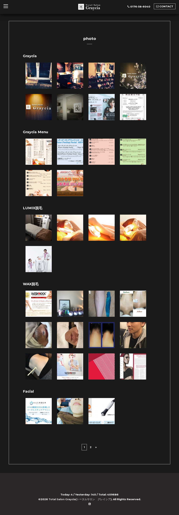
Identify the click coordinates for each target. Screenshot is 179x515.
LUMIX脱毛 (32, 208)
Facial (28, 391)
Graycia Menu (35, 132)
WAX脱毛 (31, 284)
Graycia (30, 56)
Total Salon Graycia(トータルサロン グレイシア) (80, 499)
